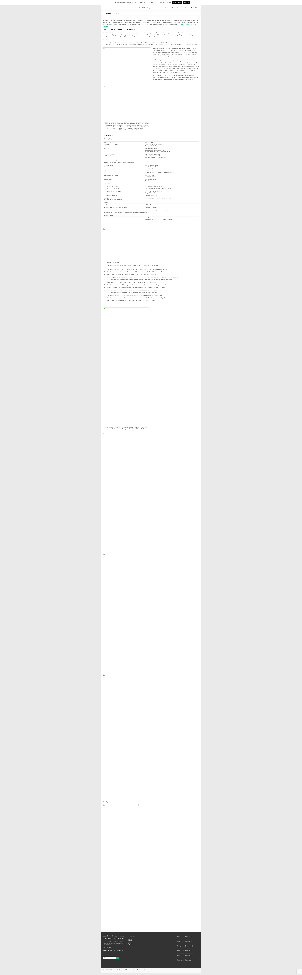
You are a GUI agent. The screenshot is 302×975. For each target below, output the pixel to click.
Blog (148, 8)
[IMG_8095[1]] (189, 961)
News (135, 8)
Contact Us (175, 8)
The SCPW (142, 8)
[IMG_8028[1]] (189, 956)
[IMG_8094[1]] (180, 942)
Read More (186, 2)
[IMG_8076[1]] (180, 937)
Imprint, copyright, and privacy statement (113, 950)
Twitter (129, 942)
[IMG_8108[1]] (189, 951)
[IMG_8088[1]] (189, 942)
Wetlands (160, 8)
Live (131, 8)
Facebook (130, 939)
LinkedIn (130, 940)
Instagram (130, 943)
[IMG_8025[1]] (189, 937)
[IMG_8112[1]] (180, 961)
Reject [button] (179, 2)
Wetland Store (195, 8)
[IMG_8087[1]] (180, 956)
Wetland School (184, 8)
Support (167, 8)
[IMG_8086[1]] (180, 946)
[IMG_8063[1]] (189, 946)
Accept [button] (174, 2)
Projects (154, 8)
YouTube (130, 945)
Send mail (108, 947)
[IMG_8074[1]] (180, 951)
